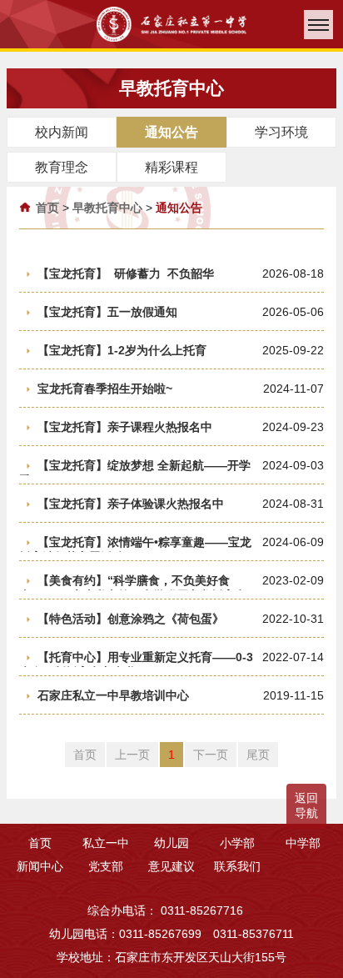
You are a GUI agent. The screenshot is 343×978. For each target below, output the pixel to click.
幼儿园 (171, 843)
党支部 (105, 866)
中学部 (303, 843)
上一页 (132, 754)
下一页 (210, 754)
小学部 (237, 843)
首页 (47, 207)
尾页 (258, 754)
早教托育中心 (107, 207)
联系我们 (237, 866)
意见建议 (171, 866)
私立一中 (105, 843)
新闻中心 (40, 866)
